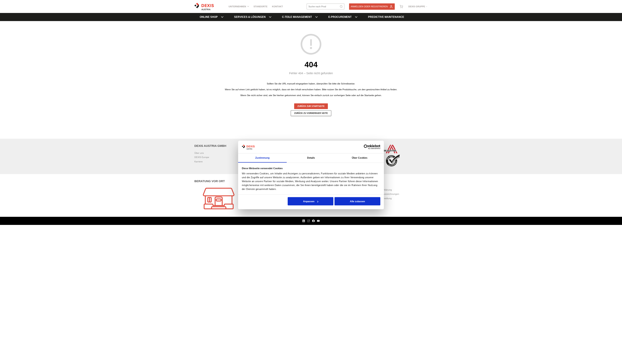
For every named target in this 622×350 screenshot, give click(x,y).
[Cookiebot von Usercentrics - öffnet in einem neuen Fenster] (366, 147)
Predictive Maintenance (386, 17)
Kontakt (277, 6)
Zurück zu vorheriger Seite (311, 113)
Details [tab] (311, 157)
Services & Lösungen (250, 17)
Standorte (260, 6)
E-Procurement (340, 17)
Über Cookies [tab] (359, 157)
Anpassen (308, 201)
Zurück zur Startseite (311, 106)
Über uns (199, 153)
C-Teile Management (297, 17)
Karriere (198, 161)
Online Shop (209, 17)
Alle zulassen (357, 201)
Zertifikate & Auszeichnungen (384, 194)
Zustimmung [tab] (262, 157)
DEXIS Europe (201, 157)
